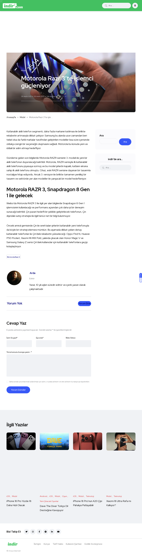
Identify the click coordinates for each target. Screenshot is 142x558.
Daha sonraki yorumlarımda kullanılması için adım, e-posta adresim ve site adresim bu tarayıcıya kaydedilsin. (49, 382)
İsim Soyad (12, 338)
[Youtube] (58, 531)
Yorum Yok (61, 96)
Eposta (40, 338)
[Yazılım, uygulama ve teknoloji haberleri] (13, 5)
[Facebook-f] (39, 531)
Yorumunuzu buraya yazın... (19, 352)
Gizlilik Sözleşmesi (93, 543)
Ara (101, 135)
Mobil (22, 117)
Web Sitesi (70, 338)
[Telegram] (45, 531)
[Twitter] (26, 531)
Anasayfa (11, 117)
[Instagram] (33, 531)
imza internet (15, 551)
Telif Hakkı (58, 543)
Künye (47, 543)
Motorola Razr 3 (75, 96)
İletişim (37, 543)
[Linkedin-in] (52, 531)
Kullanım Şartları (74, 543)
